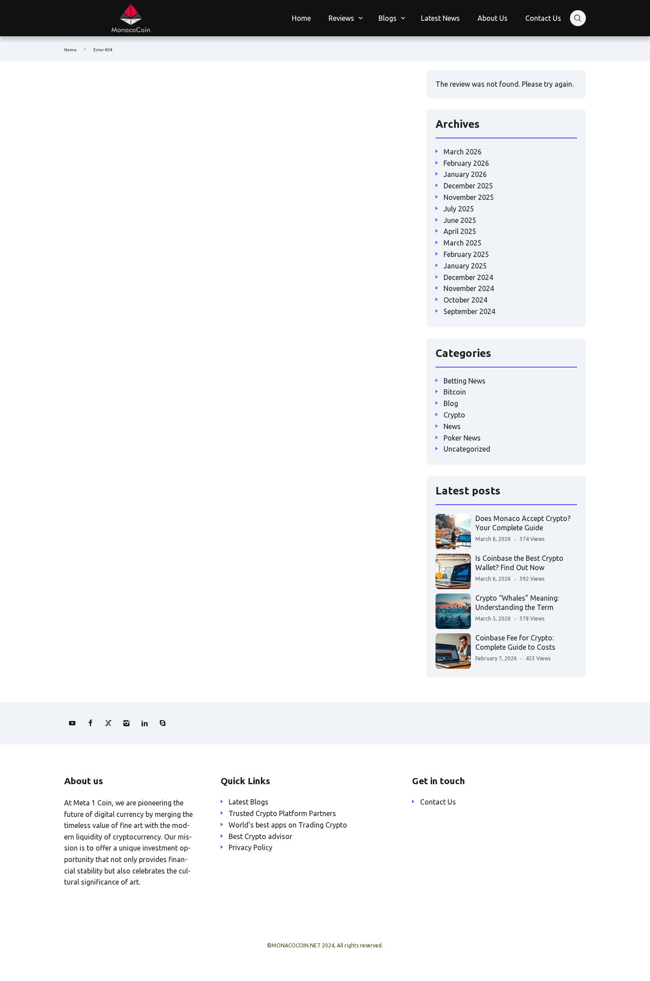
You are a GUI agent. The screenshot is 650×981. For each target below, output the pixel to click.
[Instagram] (126, 723)
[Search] (578, 18)
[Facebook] (90, 723)
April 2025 (460, 231)
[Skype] (163, 723)
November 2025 (469, 197)
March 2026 (463, 152)
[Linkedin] (145, 723)
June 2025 (460, 220)
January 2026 (465, 174)
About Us (493, 18)
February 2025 (466, 254)
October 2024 (465, 300)
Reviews (341, 18)
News (452, 426)
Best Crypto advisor (260, 836)
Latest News (440, 18)
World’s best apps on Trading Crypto (288, 825)
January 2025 (465, 266)
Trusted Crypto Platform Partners (282, 813)
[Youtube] (72, 723)
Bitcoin (455, 392)
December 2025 (468, 186)
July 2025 (459, 209)
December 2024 (468, 277)
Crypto (454, 415)
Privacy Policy (250, 847)
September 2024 (469, 311)
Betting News (465, 381)
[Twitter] (108, 723)
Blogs (388, 18)
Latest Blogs (248, 802)
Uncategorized (467, 449)
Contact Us (543, 18)
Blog (451, 403)
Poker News (462, 438)
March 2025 (463, 243)
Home (301, 18)
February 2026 (466, 163)
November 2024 (469, 288)
